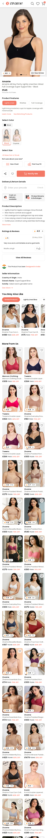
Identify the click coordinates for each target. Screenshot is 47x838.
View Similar (39, 73)
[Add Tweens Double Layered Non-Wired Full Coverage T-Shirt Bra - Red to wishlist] (20, 425)
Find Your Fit (37, 164)
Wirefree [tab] (23, 103)
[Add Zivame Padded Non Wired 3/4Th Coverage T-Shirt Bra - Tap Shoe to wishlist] (42, 425)
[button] (3, 3)
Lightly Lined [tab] (9, 103)
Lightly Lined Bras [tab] (30, 299)
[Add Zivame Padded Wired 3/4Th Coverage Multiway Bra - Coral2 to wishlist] (42, 538)
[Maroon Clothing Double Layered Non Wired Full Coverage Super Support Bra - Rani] (12, 360)
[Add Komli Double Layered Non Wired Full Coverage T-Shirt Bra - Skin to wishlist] (42, 764)
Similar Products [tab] (11, 299)
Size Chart (14, 164)
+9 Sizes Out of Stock (10, 155)
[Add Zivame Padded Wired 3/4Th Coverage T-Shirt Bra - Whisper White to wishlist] (42, 576)
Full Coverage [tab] (36, 103)
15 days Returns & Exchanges (37, 197)
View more (6, 225)
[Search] (32, 4)
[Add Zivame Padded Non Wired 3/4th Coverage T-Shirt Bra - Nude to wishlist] (42, 500)
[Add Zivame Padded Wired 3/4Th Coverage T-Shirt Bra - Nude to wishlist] (20, 463)
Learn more (6, 114)
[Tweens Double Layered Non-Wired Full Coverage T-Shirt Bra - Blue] (34, 360)
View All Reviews (23, 257)
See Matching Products (23, 114)
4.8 (6, 73)
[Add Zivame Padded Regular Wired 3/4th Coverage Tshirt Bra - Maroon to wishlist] (42, 689)
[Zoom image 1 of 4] (23, 42)
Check (40, 187)
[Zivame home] (14, 3)
